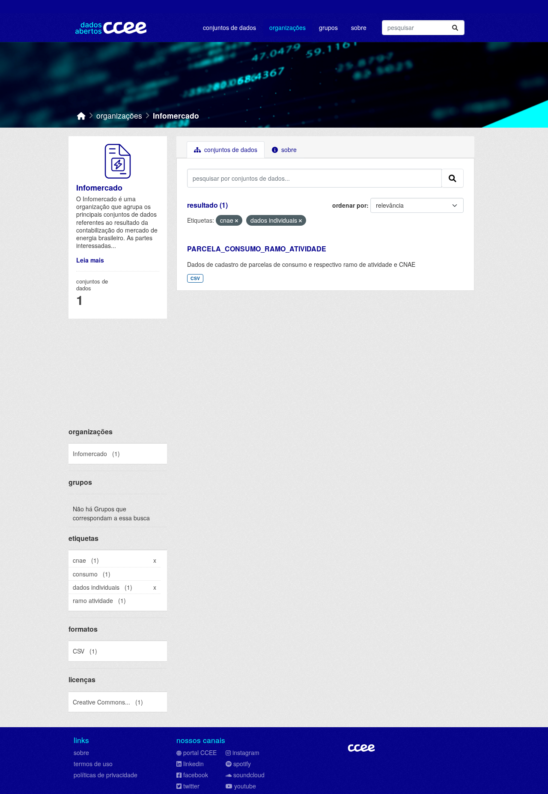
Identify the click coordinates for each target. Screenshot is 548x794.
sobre (81, 752)
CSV (195, 278)
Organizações (287, 27)
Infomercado (176, 115)
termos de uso (93, 763)
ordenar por (349, 205)
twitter (191, 786)
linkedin (193, 763)
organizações (119, 115)
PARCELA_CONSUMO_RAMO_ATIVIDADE (256, 249)
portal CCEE (200, 752)
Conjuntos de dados (229, 27)
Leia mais (90, 260)
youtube (245, 786)
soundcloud (249, 774)
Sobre (358, 27)
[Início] (81, 115)
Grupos (328, 27)
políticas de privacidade (105, 774)
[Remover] (236, 220)
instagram (245, 752)
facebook (195, 774)
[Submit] (455, 27)
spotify (242, 763)
